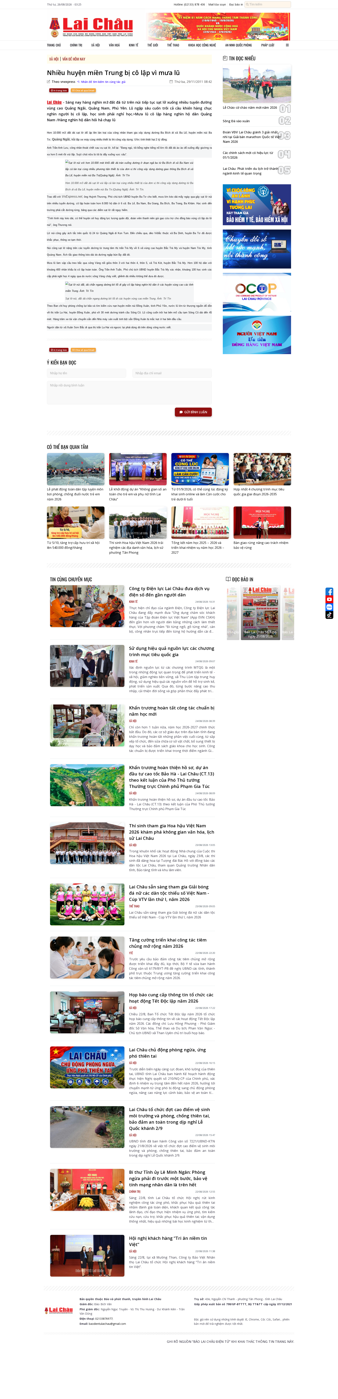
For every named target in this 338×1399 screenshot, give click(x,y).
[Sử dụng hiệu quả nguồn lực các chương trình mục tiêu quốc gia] (87, 666)
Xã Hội (53, 58)
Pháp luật (267, 45)
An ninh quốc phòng (238, 45)
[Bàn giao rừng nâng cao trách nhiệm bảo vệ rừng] (262, 522)
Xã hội (95, 45)
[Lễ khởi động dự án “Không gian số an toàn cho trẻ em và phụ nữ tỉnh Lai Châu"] (138, 469)
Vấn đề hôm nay (73, 58)
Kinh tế (133, 45)
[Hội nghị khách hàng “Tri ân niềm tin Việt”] (87, 1256)
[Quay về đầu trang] (329, 1389)
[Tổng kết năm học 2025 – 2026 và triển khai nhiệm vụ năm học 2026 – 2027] (200, 522)
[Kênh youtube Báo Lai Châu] (329, 599)
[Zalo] (329, 607)
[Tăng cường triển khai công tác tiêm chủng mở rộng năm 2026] (87, 957)
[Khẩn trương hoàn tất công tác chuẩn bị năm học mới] (87, 725)
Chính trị (76, 45)
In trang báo (60, 90)
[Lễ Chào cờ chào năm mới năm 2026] (257, 83)
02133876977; (104, 1318)
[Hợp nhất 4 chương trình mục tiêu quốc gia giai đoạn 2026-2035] (262, 469)
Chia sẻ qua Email (84, 90)
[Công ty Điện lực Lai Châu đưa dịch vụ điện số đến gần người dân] (87, 606)
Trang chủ (54, 45)
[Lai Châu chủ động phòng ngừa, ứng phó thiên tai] (87, 1067)
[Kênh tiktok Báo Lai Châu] (329, 615)
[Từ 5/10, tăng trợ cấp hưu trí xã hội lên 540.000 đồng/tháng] (75, 522)
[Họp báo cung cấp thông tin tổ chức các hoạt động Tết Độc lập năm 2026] (87, 1012)
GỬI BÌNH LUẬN (195, 412)
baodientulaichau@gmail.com (107, 1324)
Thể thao (173, 45)
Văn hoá (114, 45)
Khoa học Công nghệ (202, 45)
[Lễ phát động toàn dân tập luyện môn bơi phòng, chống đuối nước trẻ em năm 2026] (75, 469)
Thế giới (152, 45)
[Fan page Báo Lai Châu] (329, 591)
